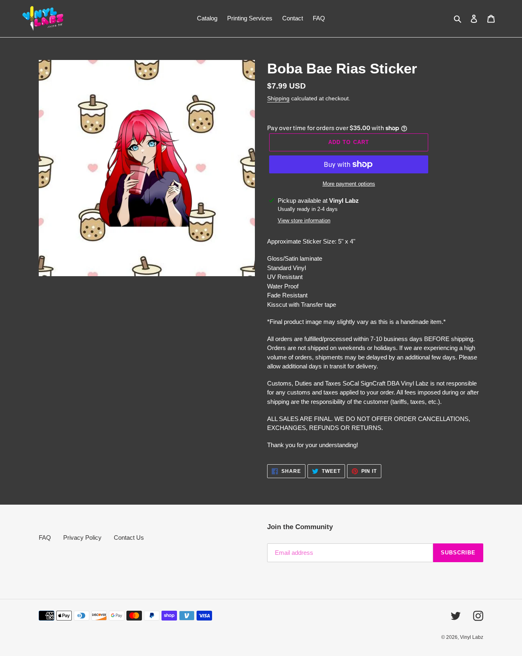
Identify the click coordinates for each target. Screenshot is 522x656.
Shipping (278, 98)
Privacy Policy (82, 537)
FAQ (45, 537)
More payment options (349, 184)
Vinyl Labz (471, 637)
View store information (304, 220)
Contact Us (129, 537)
